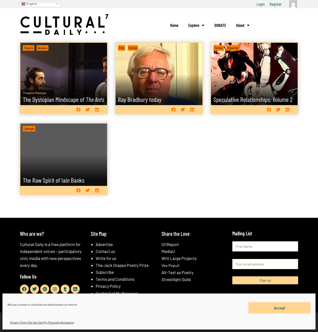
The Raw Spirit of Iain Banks (53, 180)
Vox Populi (170, 265)
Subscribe (105, 272)
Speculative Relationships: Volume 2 (252, 99)
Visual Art (233, 48)
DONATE (220, 25)
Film (121, 48)
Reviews (42, 48)
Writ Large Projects (179, 258)
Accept (279, 307)
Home (174, 25)
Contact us (105, 251)
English (31, 3)
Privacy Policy (108, 286)
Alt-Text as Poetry (177, 272)
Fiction (133, 48)
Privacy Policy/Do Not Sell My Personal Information (42, 322)
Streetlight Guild (176, 279)
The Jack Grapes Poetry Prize (122, 265)
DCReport (170, 244)
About (240, 25)
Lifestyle (29, 128)
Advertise (104, 244)
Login (261, 3)
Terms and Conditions (115, 279)
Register (276, 3)
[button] (78, 109)
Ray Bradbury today (139, 99)
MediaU (168, 251)
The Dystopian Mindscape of (63, 99)
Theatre (28, 48)
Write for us (106, 258)
